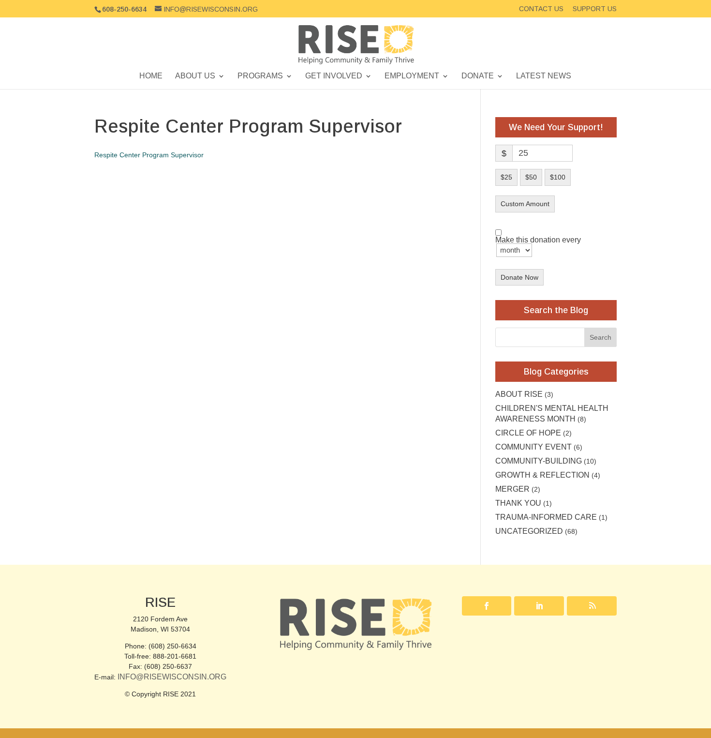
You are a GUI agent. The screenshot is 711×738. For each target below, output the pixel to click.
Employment (412, 76)
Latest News (543, 76)
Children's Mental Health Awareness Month (551, 413)
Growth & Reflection (542, 475)
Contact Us (541, 9)
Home (151, 76)
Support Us (595, 9)
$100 (557, 177)
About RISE (519, 394)
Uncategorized (529, 531)
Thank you (518, 503)
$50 (531, 177)
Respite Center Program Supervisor (149, 155)
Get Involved (333, 76)
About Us (195, 76)
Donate (477, 76)
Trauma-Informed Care (546, 517)
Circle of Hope (528, 433)
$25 (506, 177)
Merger (512, 489)
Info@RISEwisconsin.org (172, 677)
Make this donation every (538, 240)
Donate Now (519, 277)
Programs (260, 76)
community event (533, 447)
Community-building (538, 461)
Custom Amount (525, 204)
